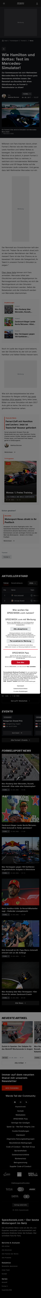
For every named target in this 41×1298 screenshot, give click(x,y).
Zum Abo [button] (20, 662)
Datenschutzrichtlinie (20, 688)
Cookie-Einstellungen (20, 691)
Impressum (20, 686)
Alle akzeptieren (21, 629)
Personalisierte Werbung (20, 641)
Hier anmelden (31, 666)
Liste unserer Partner (10, 681)
